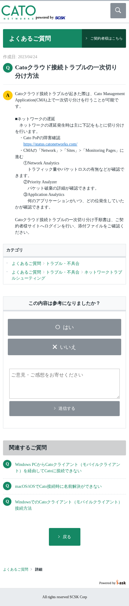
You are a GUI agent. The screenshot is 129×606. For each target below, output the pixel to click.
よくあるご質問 (15, 569)
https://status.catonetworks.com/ (50, 144)
